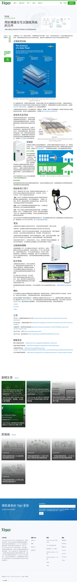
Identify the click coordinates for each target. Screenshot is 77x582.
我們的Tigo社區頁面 (26, 299)
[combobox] (6, 580)
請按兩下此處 (17, 301)
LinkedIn (15, 304)
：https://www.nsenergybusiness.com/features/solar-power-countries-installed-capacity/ (49, 352)
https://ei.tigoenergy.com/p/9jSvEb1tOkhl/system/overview (44, 334)
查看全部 (17, 378)
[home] (6, 3)
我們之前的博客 (39, 148)
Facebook (16, 306)
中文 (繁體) (4, 580)
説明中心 (40, 3)
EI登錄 (64, 3)
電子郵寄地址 (42, 503)
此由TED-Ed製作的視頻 (19, 107)
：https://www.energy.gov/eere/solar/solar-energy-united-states (42, 345)
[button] (15, 3)
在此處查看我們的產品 (42, 219)
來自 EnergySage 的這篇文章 (49, 111)
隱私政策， (67, 509)
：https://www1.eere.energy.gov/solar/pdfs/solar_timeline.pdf (41, 343)
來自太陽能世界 (24, 138)
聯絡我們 (71, 3)
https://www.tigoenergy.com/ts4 (33, 331)
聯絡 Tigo (7, 59)
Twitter (15, 309)
